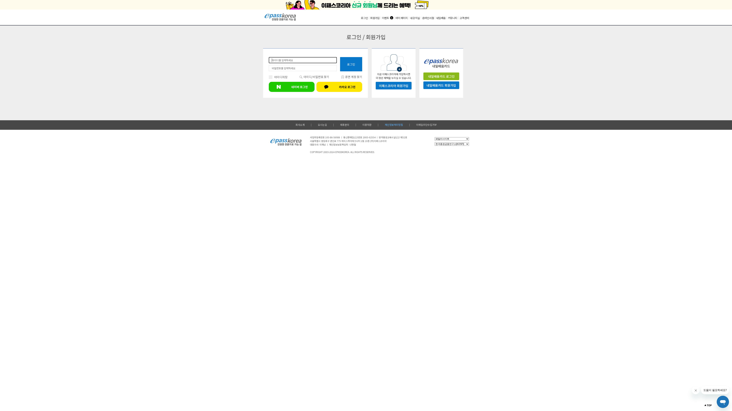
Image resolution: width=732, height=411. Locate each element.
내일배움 (440, 18)
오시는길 (322, 125)
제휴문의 (344, 125)
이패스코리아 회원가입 (393, 85)
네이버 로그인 (299, 87)
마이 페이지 (402, 18)
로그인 (364, 18)
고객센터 (464, 18)
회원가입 (375, 18)
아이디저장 (280, 77)
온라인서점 (428, 18)
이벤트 (385, 18)
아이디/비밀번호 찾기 (316, 77)
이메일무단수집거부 (426, 125)
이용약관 (367, 125)
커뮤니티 (452, 18)
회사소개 (300, 125)
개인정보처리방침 (394, 125)
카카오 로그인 (347, 87)
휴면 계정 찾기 (353, 77)
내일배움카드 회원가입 (441, 85)
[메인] (280, 20)
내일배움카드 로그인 (441, 76)
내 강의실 (415, 18)
